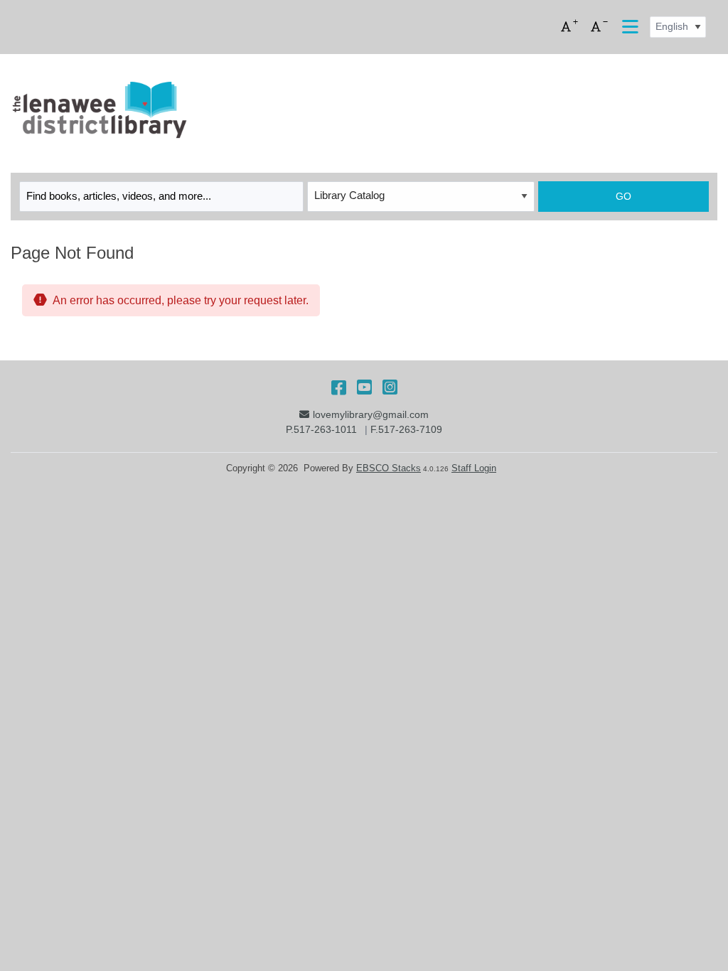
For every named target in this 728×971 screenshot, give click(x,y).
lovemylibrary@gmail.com (370, 414)
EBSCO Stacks (388, 468)
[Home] (99, 110)
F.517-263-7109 (406, 429)
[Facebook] (338, 387)
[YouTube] (364, 387)
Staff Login (473, 468)
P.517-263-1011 (321, 429)
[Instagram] (389, 387)
